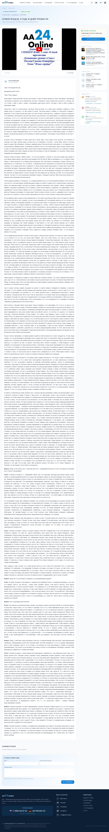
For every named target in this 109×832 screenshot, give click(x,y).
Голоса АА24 (11, 8)
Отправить (68, 782)
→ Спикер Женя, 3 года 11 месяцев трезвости (93, 122)
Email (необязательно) (45, 760)
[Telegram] (101, 3)
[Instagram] (105, 3)
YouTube (71, 72)
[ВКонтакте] (92, 3)
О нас (85, 810)
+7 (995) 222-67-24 (20, 811)
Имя (5, 760)
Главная (4, 8)
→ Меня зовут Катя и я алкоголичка (93, 112)
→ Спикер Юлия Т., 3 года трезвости (93, 103)
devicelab (104, 826)
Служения (87, 803)
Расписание (87, 800)
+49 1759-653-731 (38, 811)
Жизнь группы (88, 798)
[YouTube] (96, 3)
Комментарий (8, 767)
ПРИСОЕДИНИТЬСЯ (94, 39)
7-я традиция (88, 808)
